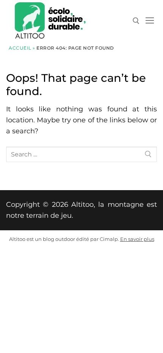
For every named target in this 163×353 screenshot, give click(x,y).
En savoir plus (137, 239)
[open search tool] (136, 20)
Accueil (20, 48)
